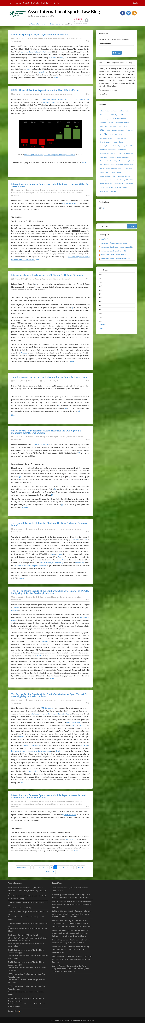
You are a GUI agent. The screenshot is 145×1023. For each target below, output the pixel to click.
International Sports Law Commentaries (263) (116, 247)
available (42, 72)
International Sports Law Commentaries (59, 94)
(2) (88, 94)
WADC (125, 187)
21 (63, 867)
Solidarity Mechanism (105, 176)
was (70, 633)
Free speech (118, 134)
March (102, 328)
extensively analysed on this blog (51, 562)
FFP (101, 134)
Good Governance (105, 142)
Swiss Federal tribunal (115, 180)
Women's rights (104, 191)
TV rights (102, 187)
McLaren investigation (32, 745)
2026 (104, 324)
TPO (131, 180)
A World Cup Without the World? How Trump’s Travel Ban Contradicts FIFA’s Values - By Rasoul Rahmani (71, 896)
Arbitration (114, 111)
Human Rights (118, 142)
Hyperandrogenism (123, 146)
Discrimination (119, 122)
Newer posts (21, 867)
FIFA (106, 134)
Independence (112, 149)
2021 (100, 301)
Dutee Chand (112, 126)
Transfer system (119, 183)
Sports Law (120, 176)
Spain (114, 176)
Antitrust (107, 111)
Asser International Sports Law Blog (64, 12)
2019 (100, 294)
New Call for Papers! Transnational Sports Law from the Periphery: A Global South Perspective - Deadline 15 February (72, 959)
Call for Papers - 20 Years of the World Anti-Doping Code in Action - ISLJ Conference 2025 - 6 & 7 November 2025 (70, 949)
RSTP (107, 172)
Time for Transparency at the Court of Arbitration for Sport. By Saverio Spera (49, 377)
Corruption (110, 122)
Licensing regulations (123, 157)
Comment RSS (13, 1011)
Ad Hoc (102, 111)
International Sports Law (106, 153)
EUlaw (108, 130)
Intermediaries (122, 149)
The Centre (35, 3)
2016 (100, 282)
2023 (100, 309)
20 (59, 867)
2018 (100, 290)
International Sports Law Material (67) (114, 255)
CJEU (112, 119)
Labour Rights (103, 157)
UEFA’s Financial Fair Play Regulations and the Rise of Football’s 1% (45, 90)
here (50, 57)
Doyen (101, 126)
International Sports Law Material (54, 193)
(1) (88, 279)
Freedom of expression (106, 138)
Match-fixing (113, 161)
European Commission (118, 130)
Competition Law (121, 118)
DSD (106, 126)
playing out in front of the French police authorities (50, 714)
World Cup (113, 191)
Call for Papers (115, 115)
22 (67, 867)
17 (47, 867)
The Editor (45, 3)
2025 (100, 317)
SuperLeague (103, 180)
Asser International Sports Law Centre (46, 24)
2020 (100, 298)
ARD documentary (47, 708)
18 (51, 867)
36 (79, 867)
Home (11, 3)
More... (56, 78)
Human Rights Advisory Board (108, 146)
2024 (100, 313)
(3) (88, 41)
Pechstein (114, 168)
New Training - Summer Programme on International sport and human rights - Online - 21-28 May (71, 941)
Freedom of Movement (120, 138)
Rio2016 (102, 172)
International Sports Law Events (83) (113, 251)
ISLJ (120, 153)
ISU (124, 153)
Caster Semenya (104, 119)
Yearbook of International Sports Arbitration (30, 565)
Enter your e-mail (105, 43)
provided (22, 737)
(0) (88, 195)
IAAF (131, 146)
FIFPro (111, 134)
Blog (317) (104, 239)
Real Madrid (129, 168)
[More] (21, 898)
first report (84, 745)
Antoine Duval (32, 38)
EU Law (102, 130)
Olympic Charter (128, 165)
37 (83, 867)
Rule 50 (113, 172)
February (103, 324)
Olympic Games (105, 168)
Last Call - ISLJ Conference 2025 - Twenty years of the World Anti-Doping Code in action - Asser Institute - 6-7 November (72, 904)
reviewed (14, 610)
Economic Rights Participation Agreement (36, 52)
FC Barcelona (129, 130)
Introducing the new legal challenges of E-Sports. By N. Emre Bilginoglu (47, 275)
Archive (18, 3)
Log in (135, 3)
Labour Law (129, 153)
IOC (115, 153)
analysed (16, 607)
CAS (122, 114)
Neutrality (106, 165)
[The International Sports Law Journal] (101, 208)
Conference (103, 122)
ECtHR (125, 126)
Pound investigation (73, 722)
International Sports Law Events (32, 193)
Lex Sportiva (112, 157)
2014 (100, 274)
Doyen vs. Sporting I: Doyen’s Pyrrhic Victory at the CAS (39, 35)
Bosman (107, 115)
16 (43, 867)
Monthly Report (129, 161)
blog (28, 69)
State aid (127, 176)
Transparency (129, 183)
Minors (120, 161)
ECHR (119, 126)
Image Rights (103, 149)
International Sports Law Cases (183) (113, 243)
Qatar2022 (121, 168)
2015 (100, 278)
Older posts (50, 872)
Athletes (122, 111)
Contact (26, 3)
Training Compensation (106, 183)
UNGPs (113, 187)
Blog (41, 38)
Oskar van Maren (33, 94)
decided (45, 641)
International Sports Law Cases (54, 38)
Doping (126, 122)
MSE (101, 165)
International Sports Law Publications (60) (115, 258)
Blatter (101, 115)
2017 (100, 286)
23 (71, 867)
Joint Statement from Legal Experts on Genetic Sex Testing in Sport (70, 889)
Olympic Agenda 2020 (117, 165)
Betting (127, 111)
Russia (119, 172)
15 (39, 867)
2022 (100, 305)
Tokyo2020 (125, 180)
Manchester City (104, 161)
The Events (55, 3)
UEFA (108, 187)
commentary (79, 562)
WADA (119, 187)
